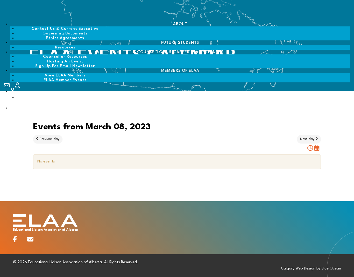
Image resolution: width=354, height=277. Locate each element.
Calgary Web (292, 269)
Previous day (49, 139)
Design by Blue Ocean (322, 269)
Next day (307, 139)
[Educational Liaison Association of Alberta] (36, 18)
